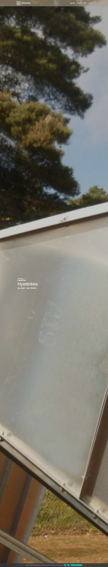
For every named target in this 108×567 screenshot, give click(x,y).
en (91, 3)
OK (65, 565)
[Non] (106, 565)
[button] (72, 3)
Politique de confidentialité (76, 565)
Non (68, 565)
